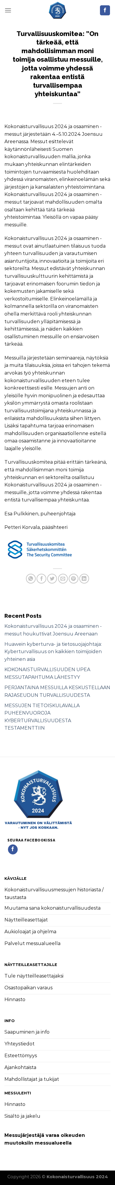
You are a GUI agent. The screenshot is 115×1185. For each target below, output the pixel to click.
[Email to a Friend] (63, 578)
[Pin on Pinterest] (73, 578)
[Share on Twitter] (52, 578)
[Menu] (8, 10)
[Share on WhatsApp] (31, 578)
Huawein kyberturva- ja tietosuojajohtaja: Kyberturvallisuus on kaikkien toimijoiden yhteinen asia (53, 651)
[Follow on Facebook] (105, 10)
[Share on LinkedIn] (84, 578)
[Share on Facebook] (41, 578)
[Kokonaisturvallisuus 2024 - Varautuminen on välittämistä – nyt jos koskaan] (57, 10)
